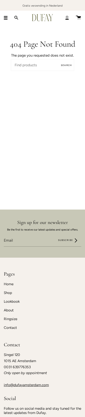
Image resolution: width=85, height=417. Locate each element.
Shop (8, 293)
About (9, 310)
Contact (10, 328)
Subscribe (66, 240)
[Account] (67, 18)
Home (8, 284)
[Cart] (78, 18)
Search (66, 65)
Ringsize (10, 319)
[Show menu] (7, 18)
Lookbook (12, 301)
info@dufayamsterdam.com (26, 385)
